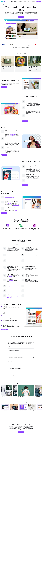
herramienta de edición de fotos (31, 262)
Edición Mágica (8, 132)
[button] (12, 1)
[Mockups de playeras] (26, 390)
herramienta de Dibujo (28, 291)
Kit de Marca (15, 210)
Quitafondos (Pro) (10, 135)
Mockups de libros (37, 396)
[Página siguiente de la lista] (41, 64)
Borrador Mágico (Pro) (13, 134)
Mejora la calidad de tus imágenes (9, 197)
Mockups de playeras (21, 396)
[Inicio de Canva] (3, 1)
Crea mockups (3, 396)
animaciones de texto (16, 205)
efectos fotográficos (9, 203)
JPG (9, 276)
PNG (10, 276)
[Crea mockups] (9, 390)
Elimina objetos (9, 286)
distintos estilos (11, 280)
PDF (12, 276)
